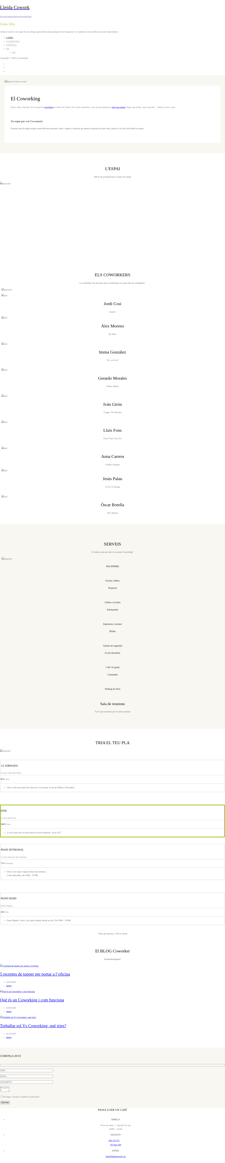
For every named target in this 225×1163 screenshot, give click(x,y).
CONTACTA (11, 45)
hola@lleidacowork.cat (116, 1156)
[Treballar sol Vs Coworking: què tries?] (18, 1017)
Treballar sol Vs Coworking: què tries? (33, 1025)
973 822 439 (115, 1145)
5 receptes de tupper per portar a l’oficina (35, 974)
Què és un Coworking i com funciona (32, 999)
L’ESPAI (9, 37)
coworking (48, 107)
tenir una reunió (118, 107)
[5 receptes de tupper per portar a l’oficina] (19, 966)
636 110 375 (114, 1140)
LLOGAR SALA (13, 41)
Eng (14, 52)
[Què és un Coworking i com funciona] (17, 991)
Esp (7, 48)
